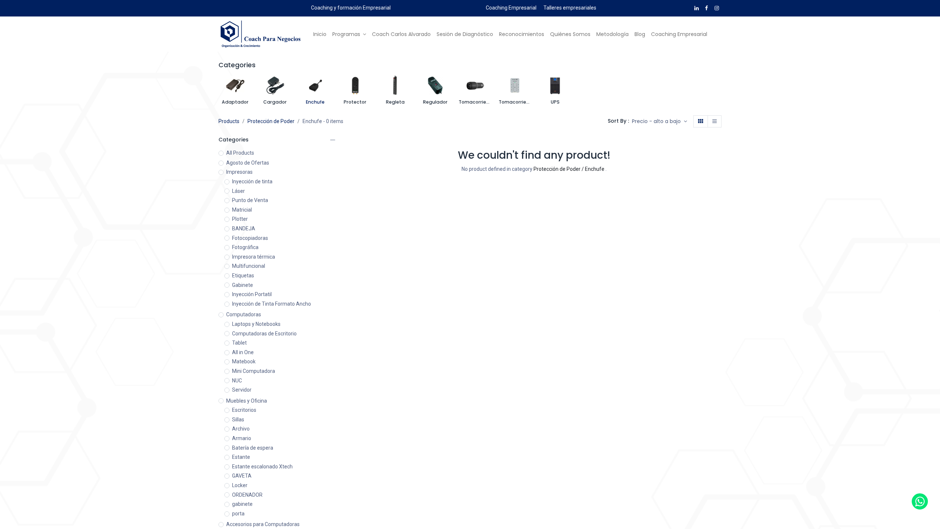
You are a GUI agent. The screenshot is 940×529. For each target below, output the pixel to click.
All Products (240, 153)
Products (228, 121)
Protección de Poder (270, 121)
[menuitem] (319, 34)
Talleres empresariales (569, 8)
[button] (659, 121)
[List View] (715, 121)
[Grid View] (700, 121)
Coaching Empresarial (511, 8)
